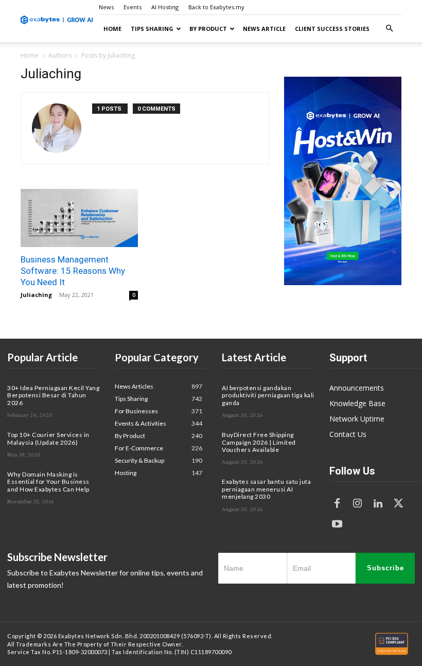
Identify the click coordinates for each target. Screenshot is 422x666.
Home (112, 28)
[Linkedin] (378, 504)
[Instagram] (357, 504)
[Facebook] (337, 504)
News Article (264, 28)
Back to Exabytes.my (216, 7)
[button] (389, 28)
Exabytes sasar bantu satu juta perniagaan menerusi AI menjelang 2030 (266, 489)
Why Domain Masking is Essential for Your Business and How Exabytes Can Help (48, 481)
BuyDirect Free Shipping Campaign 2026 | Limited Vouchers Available (259, 442)
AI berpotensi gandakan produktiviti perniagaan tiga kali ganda (268, 395)
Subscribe (385, 568)
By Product (208, 28)
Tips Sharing (152, 28)
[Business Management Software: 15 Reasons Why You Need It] (79, 218)
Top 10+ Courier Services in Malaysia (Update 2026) (48, 438)
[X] (399, 504)
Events (133, 7)
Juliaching (36, 295)
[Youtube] (337, 524)
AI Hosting (165, 7)
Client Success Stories (332, 28)
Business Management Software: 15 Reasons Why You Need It (73, 270)
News (106, 7)
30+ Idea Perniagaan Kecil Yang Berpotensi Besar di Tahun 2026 (53, 395)
